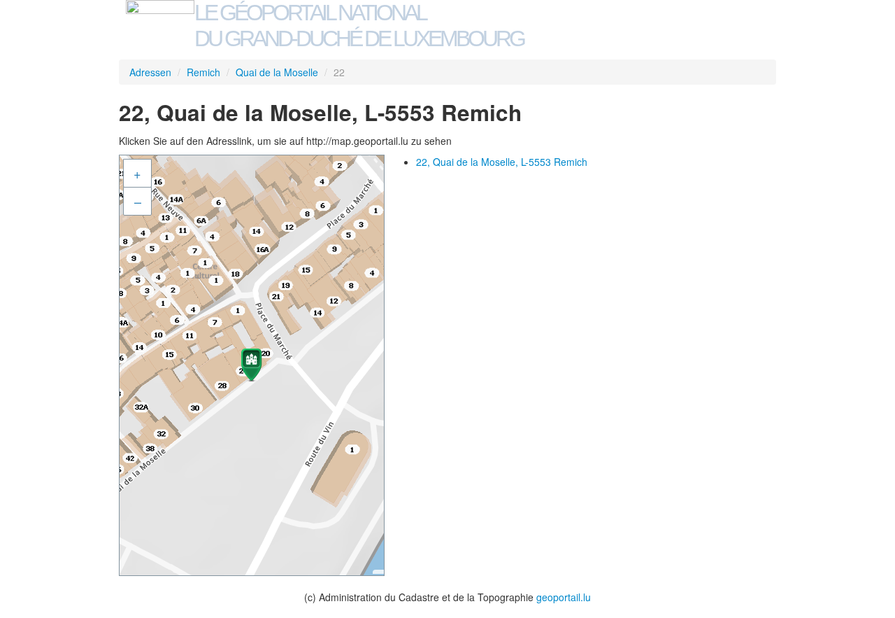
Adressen (150, 72)
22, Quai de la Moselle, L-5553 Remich (501, 162)
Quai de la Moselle (277, 72)
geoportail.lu (563, 597)
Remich (203, 72)
